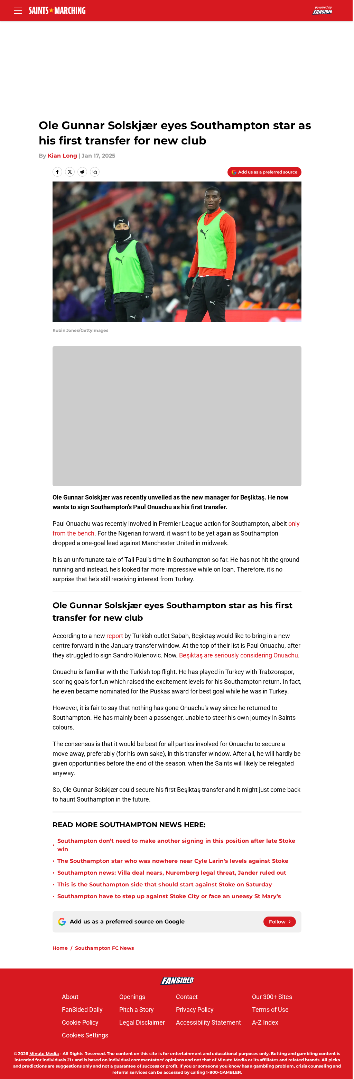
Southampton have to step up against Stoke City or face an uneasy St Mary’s (169, 896)
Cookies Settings (85, 1035)
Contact (187, 996)
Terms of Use (270, 1009)
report (114, 635)
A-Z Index (265, 1022)
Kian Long (62, 155)
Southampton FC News (104, 948)
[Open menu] (18, 10)
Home (60, 948)
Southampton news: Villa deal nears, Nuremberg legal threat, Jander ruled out (171, 872)
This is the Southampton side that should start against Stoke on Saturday (164, 884)
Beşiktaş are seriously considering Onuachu (238, 655)
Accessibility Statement (208, 1022)
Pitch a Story (136, 1009)
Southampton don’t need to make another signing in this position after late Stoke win (176, 845)
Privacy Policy (195, 1009)
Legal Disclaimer (142, 1022)
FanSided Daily (82, 1009)
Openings (132, 996)
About (70, 996)
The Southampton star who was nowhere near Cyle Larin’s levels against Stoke (172, 861)
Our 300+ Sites (272, 996)
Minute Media (44, 1053)
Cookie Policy (80, 1022)
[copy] (95, 172)
